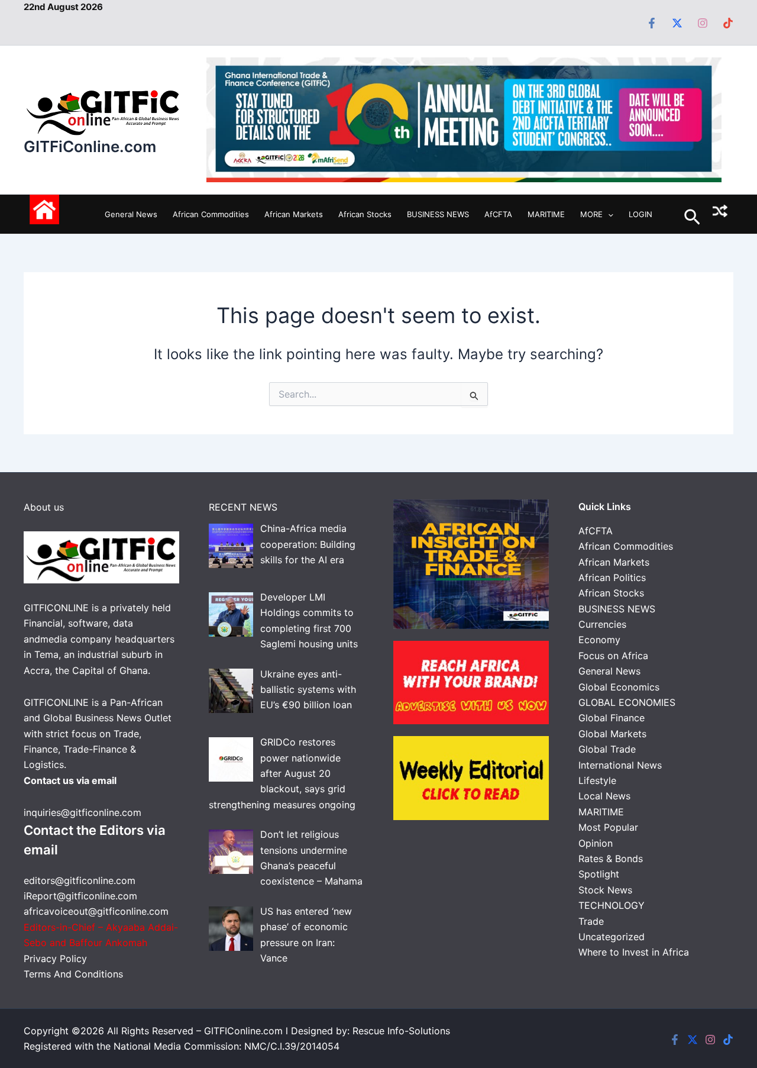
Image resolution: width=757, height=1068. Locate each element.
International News (620, 765)
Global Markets (612, 734)
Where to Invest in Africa (633, 952)
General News (131, 214)
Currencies (602, 624)
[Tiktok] (728, 23)
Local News (604, 796)
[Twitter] (677, 23)
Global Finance (611, 718)
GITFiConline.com (90, 146)
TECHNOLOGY (611, 905)
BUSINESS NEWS (438, 214)
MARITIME (546, 214)
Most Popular (608, 827)
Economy (599, 640)
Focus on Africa (613, 656)
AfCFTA (498, 214)
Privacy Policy (57, 958)
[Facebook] (651, 23)
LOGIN (640, 214)
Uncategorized (611, 937)
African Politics (612, 577)
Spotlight (598, 874)
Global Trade (607, 749)
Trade (591, 921)
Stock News (605, 890)
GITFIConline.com (243, 1031)
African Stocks (365, 214)
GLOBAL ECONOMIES (626, 702)
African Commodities (211, 214)
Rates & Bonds (610, 858)
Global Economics (618, 687)
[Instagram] (702, 23)
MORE (591, 214)
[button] (608, 214)
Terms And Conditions (73, 974)
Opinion (595, 843)
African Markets (293, 214)
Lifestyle (597, 780)
